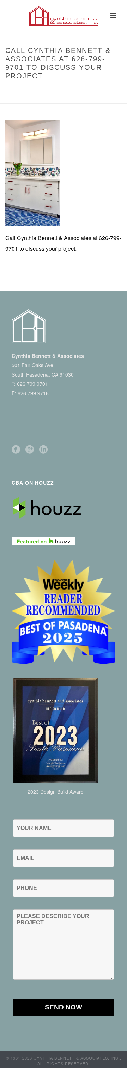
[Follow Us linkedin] (43, 449)
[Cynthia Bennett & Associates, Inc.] (63, 16)
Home (19, 90)
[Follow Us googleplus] (29, 449)
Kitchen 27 (42, 90)
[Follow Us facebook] (16, 449)
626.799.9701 (32, 383)
